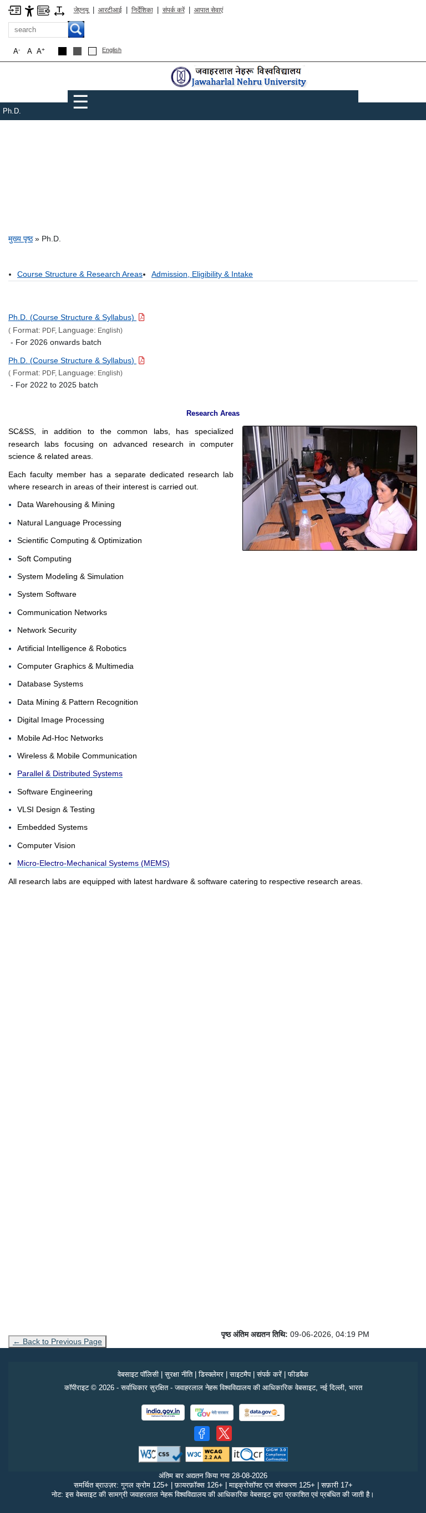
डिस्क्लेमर (211, 1374)
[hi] (239, 77)
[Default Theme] (92, 51)
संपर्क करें (174, 10)
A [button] (41, 51)
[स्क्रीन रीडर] (43, 10)
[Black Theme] (62, 51)
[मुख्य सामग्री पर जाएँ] (14, 10)
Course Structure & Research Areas (80, 274)
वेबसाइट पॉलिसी (138, 1374)
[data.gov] (262, 1412)
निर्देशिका (142, 10)
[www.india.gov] (163, 1412)
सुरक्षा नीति (178, 1374)
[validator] (161, 1453)
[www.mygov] (212, 1412)
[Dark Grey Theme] (77, 51)
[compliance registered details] (260, 1453)
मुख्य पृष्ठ (20, 238)
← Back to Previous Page (57, 1341)
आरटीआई (110, 10)
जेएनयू (81, 10)
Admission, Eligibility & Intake (202, 274)
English (111, 50)
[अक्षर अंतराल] (59, 10)
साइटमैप (240, 1374)
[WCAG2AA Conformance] (207, 1453)
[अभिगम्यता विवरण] (29, 10)
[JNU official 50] (224, 1433)
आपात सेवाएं (208, 10)
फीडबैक (298, 1374)
